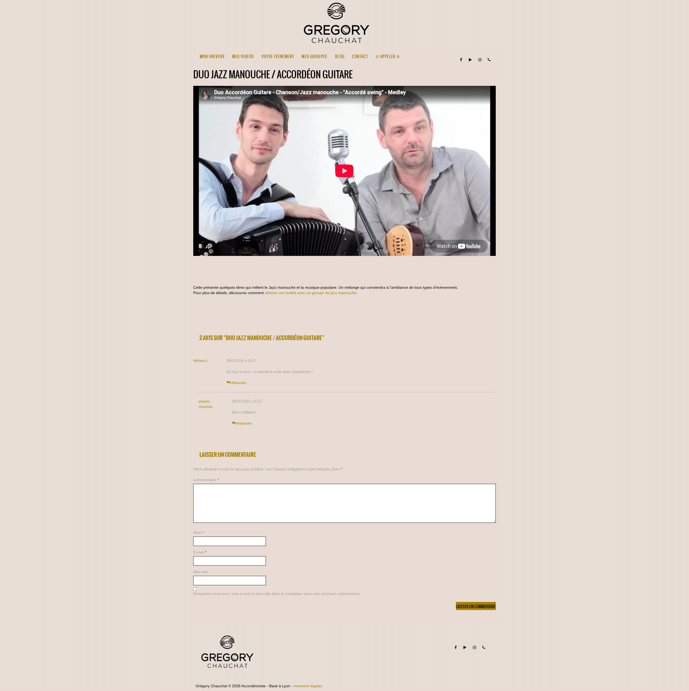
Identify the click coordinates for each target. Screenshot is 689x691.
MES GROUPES (314, 56)
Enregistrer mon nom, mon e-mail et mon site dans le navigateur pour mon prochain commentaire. (277, 593)
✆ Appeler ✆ (388, 56)
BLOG (340, 56)
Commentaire (206, 480)
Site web (200, 572)
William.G (200, 361)
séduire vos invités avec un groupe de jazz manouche (310, 293)
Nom (198, 532)
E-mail (199, 552)
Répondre (239, 383)
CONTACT (360, 56)
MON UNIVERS (212, 56)
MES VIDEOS (243, 56)
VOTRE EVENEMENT (278, 56)
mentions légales (308, 686)
